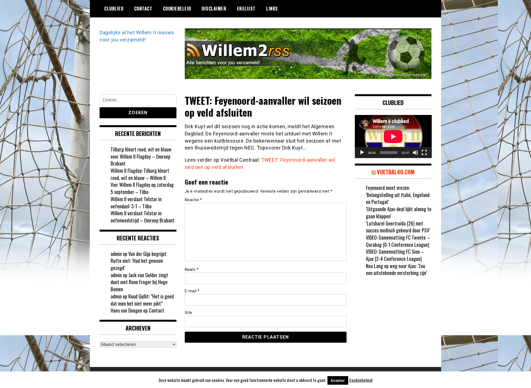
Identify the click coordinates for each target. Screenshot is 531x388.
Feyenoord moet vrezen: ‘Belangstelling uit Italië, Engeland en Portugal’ (398, 194)
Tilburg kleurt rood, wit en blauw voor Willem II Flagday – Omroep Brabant (141, 156)
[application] (393, 136)
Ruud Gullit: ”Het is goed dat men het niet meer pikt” (142, 300)
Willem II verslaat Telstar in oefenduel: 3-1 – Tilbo (136, 202)
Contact (143, 8)
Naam (192, 269)
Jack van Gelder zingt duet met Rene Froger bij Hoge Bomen (139, 282)
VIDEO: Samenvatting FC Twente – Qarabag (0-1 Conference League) (398, 241)
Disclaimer (214, 8)
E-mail (192, 291)
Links (272, 8)
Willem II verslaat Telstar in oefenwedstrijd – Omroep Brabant (143, 216)
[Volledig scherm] (424, 152)
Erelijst (246, 8)
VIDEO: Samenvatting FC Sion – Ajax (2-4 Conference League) (395, 255)
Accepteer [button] (338, 380)
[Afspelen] (362, 152)
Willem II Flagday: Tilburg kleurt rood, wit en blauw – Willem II (140, 174)
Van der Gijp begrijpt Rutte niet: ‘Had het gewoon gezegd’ (138, 260)
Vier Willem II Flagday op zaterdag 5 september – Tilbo (142, 188)
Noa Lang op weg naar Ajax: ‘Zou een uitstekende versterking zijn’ (396, 269)
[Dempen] (415, 152)
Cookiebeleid (177, 8)
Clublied (113, 8)
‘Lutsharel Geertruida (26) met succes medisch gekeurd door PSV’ (398, 227)
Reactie (193, 200)
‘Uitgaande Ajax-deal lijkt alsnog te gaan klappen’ (398, 212)
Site (188, 312)
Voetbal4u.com (396, 172)
